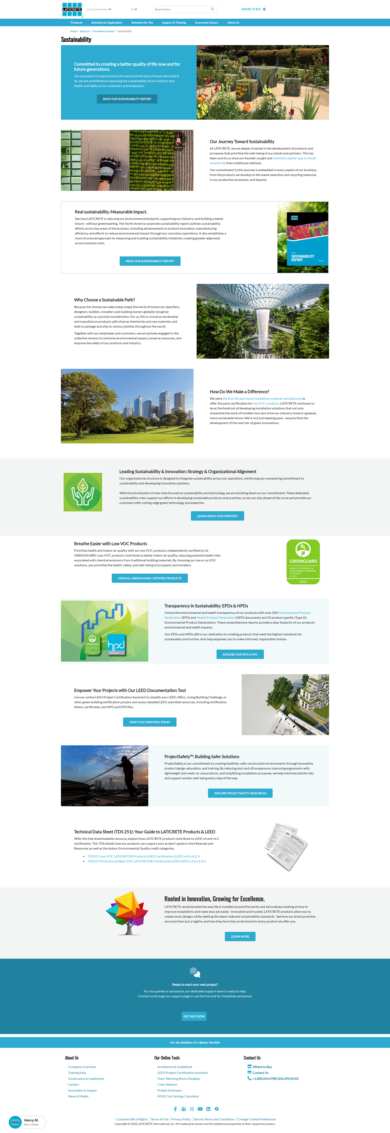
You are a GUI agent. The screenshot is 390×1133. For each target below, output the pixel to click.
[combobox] (185, 9)
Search (212, 9)
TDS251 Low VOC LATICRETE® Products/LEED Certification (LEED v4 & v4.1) (143, 856)
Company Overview (82, 1067)
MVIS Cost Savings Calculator (178, 1096)
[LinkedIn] (208, 1109)
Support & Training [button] (174, 22)
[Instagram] (192, 1109)
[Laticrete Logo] (72, 9)
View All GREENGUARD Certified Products (150, 578)
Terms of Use (160, 1119)
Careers (73, 1084)
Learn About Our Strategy (217, 516)
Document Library (206, 22)
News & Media (78, 1096)
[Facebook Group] (184, 1109)
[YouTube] (200, 1109)
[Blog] (217, 1109)
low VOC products (266, 403)
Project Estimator (169, 1090)
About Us (85, 31)
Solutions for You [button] (142, 22)
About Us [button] (233, 22)
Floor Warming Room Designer (178, 1078)
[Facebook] (175, 1109)
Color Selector (167, 1084)
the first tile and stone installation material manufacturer (262, 398)
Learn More (240, 936)
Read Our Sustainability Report (127, 99)
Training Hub (77, 1072)
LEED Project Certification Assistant (182, 1072)
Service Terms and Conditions (214, 1119)
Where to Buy (262, 1067)
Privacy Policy (181, 1119)
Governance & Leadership (86, 1078)
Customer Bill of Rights (132, 1119)
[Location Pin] (264, 9)
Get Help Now (194, 1016)
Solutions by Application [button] (106, 22)
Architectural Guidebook (174, 1067)
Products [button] (76, 22)
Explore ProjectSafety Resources (240, 793)
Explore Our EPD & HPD (240, 654)
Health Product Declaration (215, 617)
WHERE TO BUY (251, 9)
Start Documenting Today (149, 722)
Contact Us (261, 1072)
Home (73, 31)
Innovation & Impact (104, 31)
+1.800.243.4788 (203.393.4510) (276, 1078)
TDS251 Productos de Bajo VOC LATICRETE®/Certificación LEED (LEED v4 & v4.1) (146, 861)
